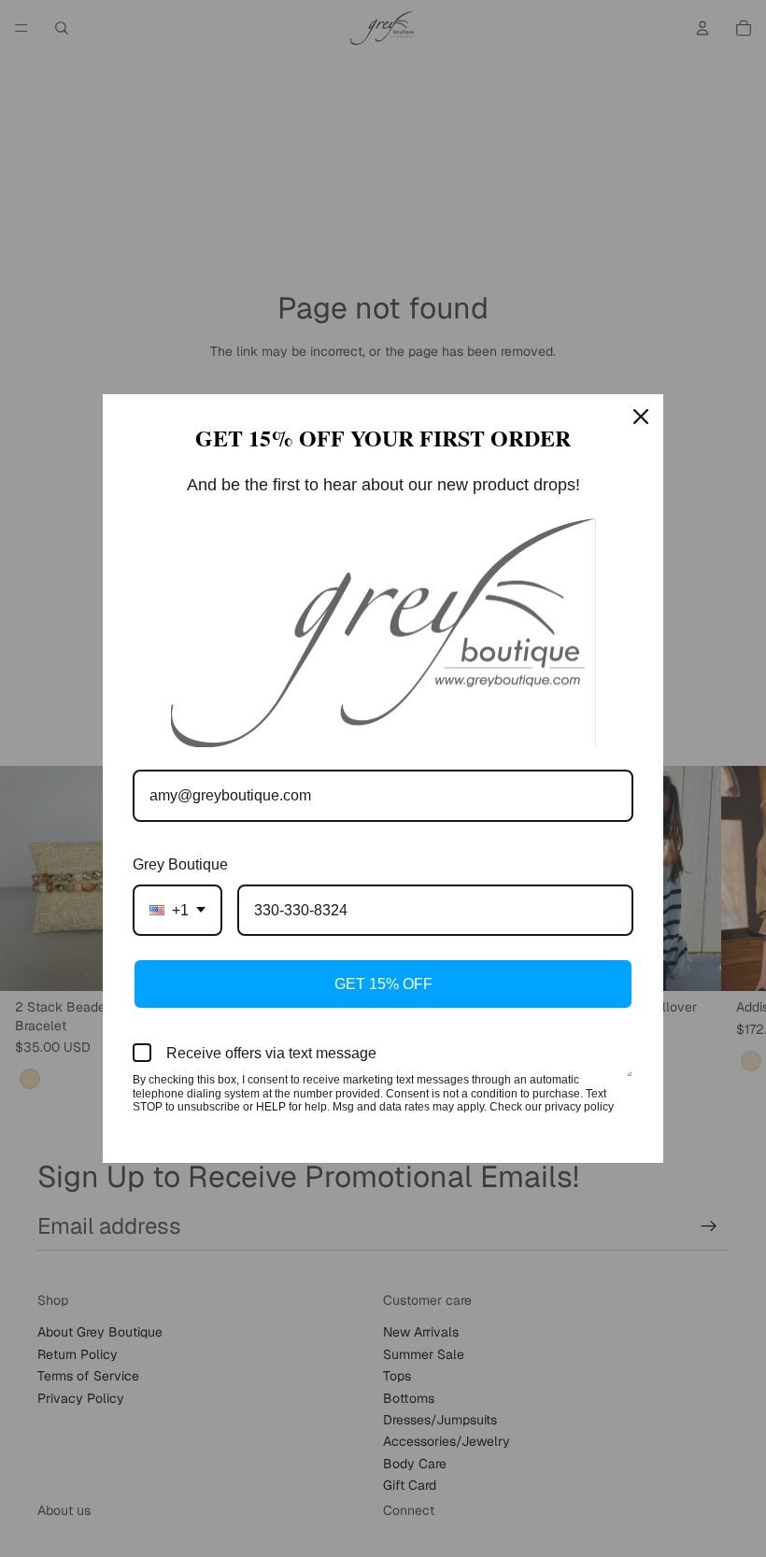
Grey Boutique (180, 864)
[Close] (640, 416)
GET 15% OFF (383, 984)
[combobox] (177, 910)
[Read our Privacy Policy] (629, 1081)
